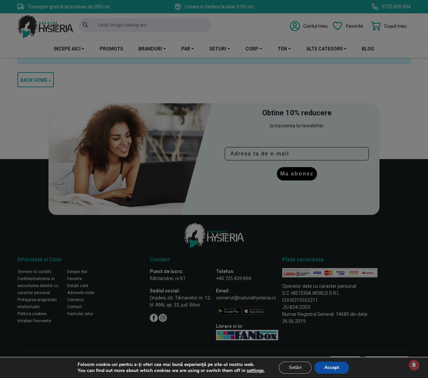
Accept (331, 367)
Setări (295, 367)
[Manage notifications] (414, 365)
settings (255, 371)
